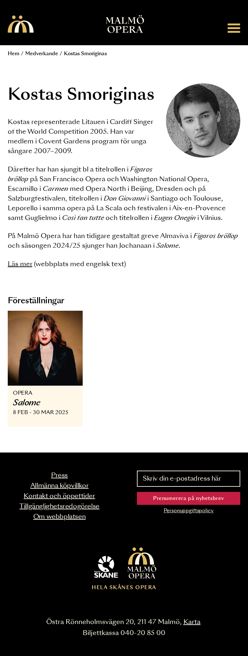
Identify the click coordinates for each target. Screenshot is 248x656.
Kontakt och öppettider (59, 496)
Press (59, 475)
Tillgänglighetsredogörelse (59, 506)
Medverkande (41, 53)
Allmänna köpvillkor (59, 486)
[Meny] (234, 28)
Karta (192, 622)
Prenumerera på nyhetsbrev (188, 498)
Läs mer (20, 264)
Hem (13, 53)
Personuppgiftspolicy (189, 510)
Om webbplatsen (59, 517)
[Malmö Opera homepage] (21, 25)
